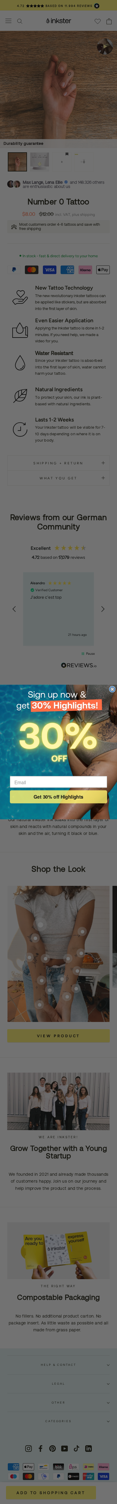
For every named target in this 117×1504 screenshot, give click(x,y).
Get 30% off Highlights (58, 797)
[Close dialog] (112, 689)
